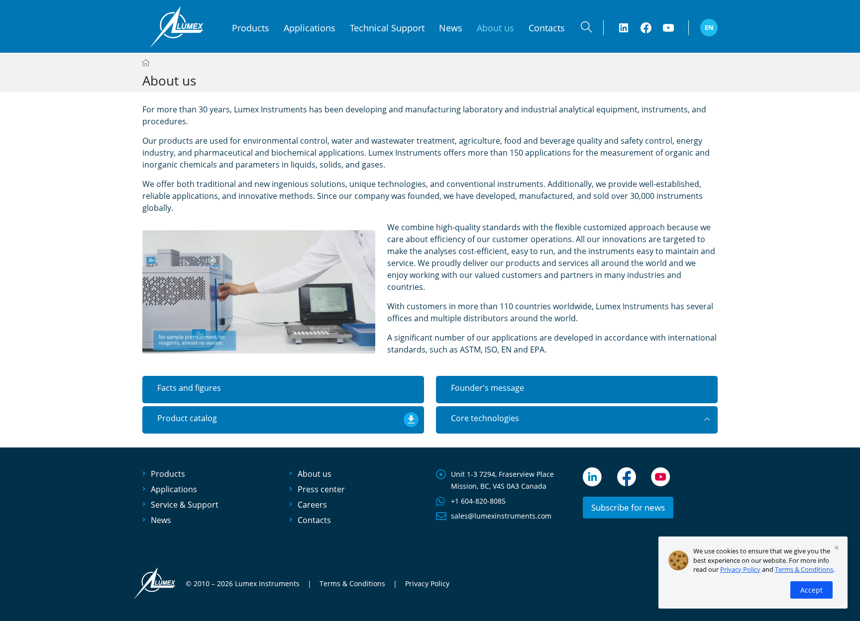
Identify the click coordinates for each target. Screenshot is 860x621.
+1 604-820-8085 (478, 501)
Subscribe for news (628, 507)
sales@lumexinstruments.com (501, 516)
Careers (312, 504)
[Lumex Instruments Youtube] (668, 27)
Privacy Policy (427, 584)
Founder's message (487, 387)
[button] (586, 29)
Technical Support (387, 27)
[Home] (145, 63)
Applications (309, 27)
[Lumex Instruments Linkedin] (623, 27)
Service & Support (184, 504)
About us (314, 473)
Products (250, 27)
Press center (321, 489)
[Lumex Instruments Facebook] (646, 27)
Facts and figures (189, 387)
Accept (811, 590)
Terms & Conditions (352, 584)
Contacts (547, 27)
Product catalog (187, 418)
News (450, 27)
